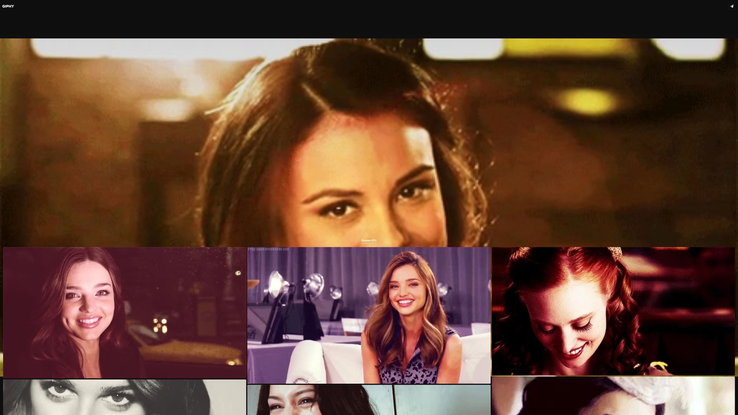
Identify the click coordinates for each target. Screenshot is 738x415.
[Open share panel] (732, 6)
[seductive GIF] (369, 207)
